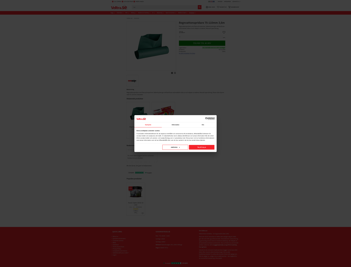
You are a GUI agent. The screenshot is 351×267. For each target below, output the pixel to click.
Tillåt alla (201, 147)
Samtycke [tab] (148, 124)
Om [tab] (203, 124)
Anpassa (174, 147)
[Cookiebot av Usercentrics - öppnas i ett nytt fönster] (207, 118)
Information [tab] (175, 124)
